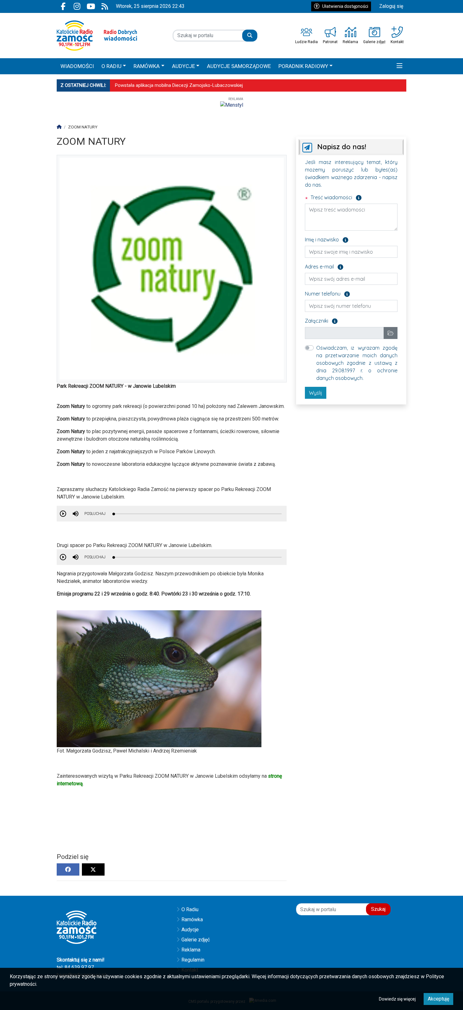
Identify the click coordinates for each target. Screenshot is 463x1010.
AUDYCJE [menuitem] (183, 66)
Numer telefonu (327, 293)
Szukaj (378, 909)
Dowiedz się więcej (397, 999)
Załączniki (321, 320)
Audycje (190, 930)
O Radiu (189, 909)
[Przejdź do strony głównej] (97, 35)
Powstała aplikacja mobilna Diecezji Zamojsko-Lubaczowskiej (179, 85)
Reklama (190, 950)
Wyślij (315, 393)
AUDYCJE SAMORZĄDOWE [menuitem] (239, 66)
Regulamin (192, 960)
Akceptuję (438, 999)
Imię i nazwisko (326, 239)
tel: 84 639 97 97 (75, 967)
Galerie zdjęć (195, 940)
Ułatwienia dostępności (345, 6)
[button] (399, 66)
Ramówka (192, 920)
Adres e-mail (324, 266)
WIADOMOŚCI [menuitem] (77, 66)
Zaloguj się (391, 6)
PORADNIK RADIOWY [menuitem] (303, 66)
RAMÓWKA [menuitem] (147, 66)
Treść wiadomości (335, 197)
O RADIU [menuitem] (111, 66)
